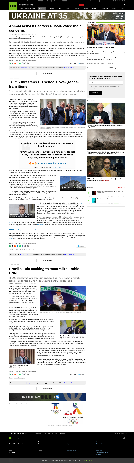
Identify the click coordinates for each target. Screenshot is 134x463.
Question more (26, 5)
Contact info (99, 450)
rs (23, 433)
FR (22, 0)
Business (52, 8)
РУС (17, 0)
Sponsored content (71, 450)
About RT (98, 446)
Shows (113, 8)
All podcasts (121, 187)
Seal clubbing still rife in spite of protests (18, 403)
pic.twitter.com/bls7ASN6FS (52, 163)
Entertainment (104, 8)
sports (52, 212)
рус (15, 433)
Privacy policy (99, 443)
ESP (14, 0)
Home (11, 22)
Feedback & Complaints (102, 452)
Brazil (10, 378)
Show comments (47, 73)
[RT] (40, 1)
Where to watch (71, 446)
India (60, 8)
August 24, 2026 (57, 167)
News (10, 441)
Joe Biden (22, 249)
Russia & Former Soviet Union (27, 8)
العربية (10, 0)
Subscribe (95, 92)
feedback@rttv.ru (69, 67)
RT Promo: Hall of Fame (102, 448)
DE (19, 0)
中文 (27, 0)
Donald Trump (13, 249)
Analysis (86, 8)
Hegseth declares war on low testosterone (27, 230)
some (45, 237)
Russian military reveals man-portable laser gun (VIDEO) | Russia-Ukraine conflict (58, 4)
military (11, 222)
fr (20, 433)
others (11, 238)
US (33, 249)
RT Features (76, 8)
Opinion (94, 8)
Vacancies (98, 454)
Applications (70, 443)
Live (68, 441)
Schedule (69, 448)
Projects (122, 8)
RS (24, 0)
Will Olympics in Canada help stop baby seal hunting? (60, 425)
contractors (40, 224)
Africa (67, 8)
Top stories (91, 22)
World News (42, 8)
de (18, 433)
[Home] (13, 6)
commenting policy (25, 67)
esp (12, 433)
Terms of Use (99, 441)
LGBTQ (28, 249)
